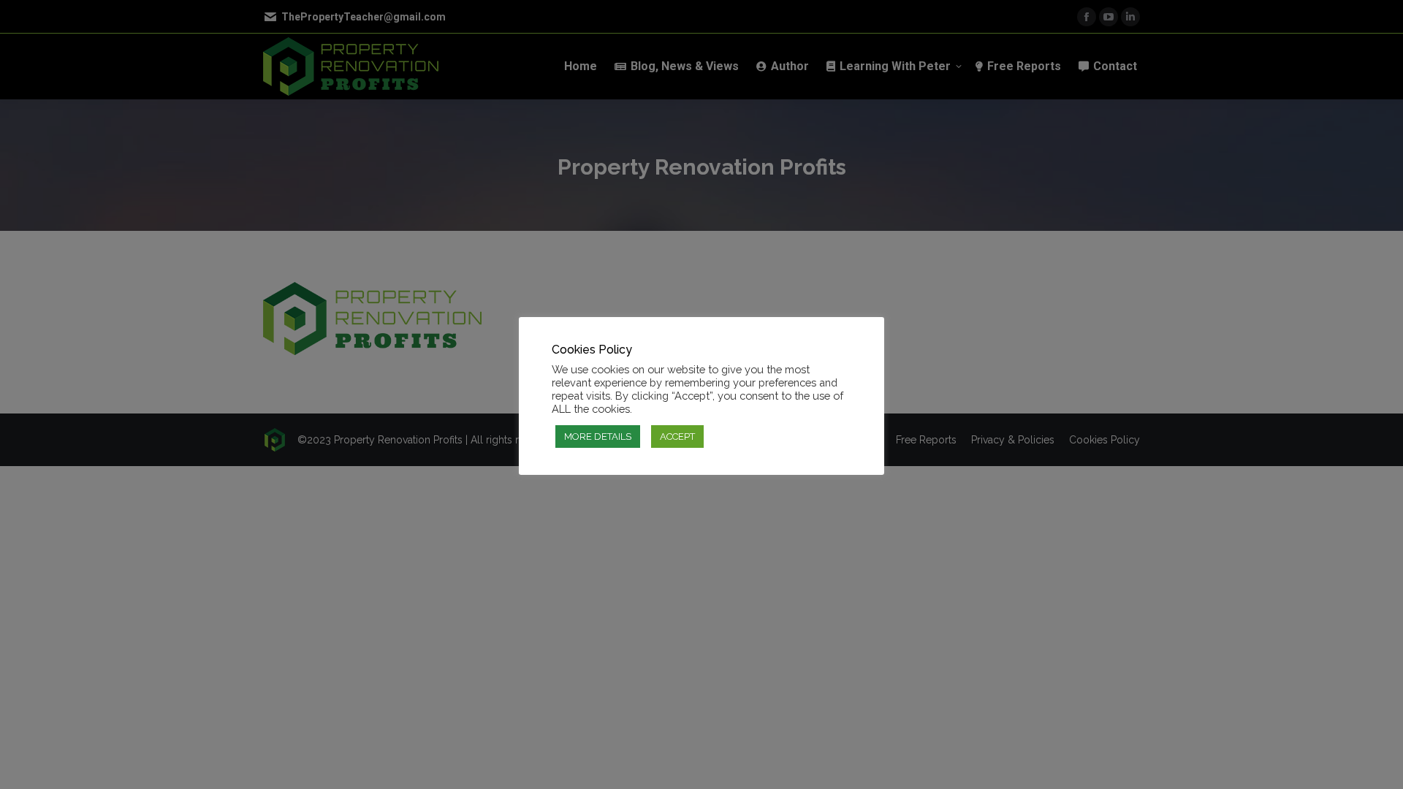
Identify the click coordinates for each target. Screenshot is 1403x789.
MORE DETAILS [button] (597, 436)
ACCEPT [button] (677, 436)
